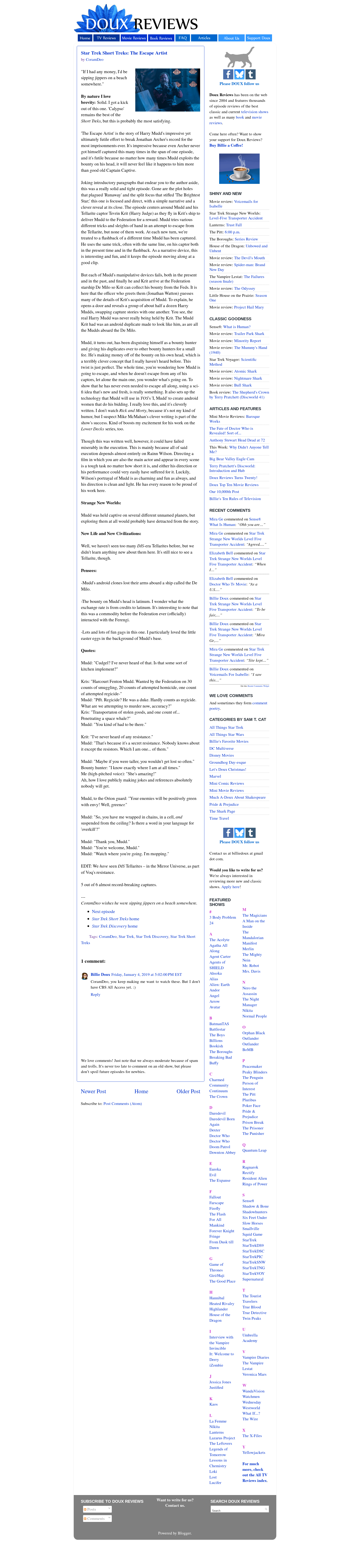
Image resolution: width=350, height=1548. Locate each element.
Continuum (218, 1090)
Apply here (230, 886)
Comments (95, 1518)
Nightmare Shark (248, 378)
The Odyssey (244, 288)
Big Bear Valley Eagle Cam (231, 458)
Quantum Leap (254, 1150)
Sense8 (248, 1200)
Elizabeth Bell (221, 553)
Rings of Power (254, 1184)
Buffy (214, 1063)
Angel (214, 995)
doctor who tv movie (227, 584)
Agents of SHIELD (217, 964)
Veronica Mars (254, 1374)
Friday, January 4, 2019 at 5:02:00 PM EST (146, 974)
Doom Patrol (219, 1146)
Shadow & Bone (255, 1206)
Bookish (216, 1046)
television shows (254, 111)
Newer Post (93, 1091)
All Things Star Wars (226, 734)
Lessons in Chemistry (218, 1462)
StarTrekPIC (252, 1256)
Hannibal (216, 1298)
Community (219, 1085)
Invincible (217, 1348)
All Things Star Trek (226, 727)
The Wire (250, 1419)
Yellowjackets (253, 1452)
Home (141, 1091)
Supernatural (253, 1279)
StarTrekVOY (253, 1273)
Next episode (103, 911)
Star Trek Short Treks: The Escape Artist (124, 52)
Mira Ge (216, 519)
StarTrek (249, 1240)
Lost (213, 1477)
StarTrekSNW (254, 1262)
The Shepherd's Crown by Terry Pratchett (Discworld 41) (239, 394)
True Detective (254, 1312)
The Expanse (219, 1180)
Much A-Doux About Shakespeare (237, 797)
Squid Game (252, 1234)
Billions (216, 1040)
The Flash (217, 1214)
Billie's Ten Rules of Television (235, 498)
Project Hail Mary (249, 307)
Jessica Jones (220, 1382)
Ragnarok (250, 1167)
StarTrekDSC (253, 1251)
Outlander (250, 1038)
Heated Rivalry (221, 1303)
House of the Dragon (219, 1317)
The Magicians (254, 915)
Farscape (216, 1202)
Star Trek (126, 936)
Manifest (249, 943)
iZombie (216, 1365)
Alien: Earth (219, 984)
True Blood (251, 1307)
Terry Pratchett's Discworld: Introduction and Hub (232, 468)
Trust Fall (234, 224)
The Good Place (222, 1281)
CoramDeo (108, 936)
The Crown (218, 1096)
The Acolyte (219, 939)
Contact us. (175, 1505)
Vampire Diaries (255, 1357)
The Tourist (251, 1295)
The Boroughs (221, 1051)
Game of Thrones (216, 1267)
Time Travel (219, 818)
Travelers (249, 1301)
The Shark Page (222, 811)
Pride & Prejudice (224, 804)
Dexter (214, 1130)
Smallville (250, 1228)
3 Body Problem (222, 917)
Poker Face (251, 1105)
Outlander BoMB (250, 1046)
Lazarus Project (222, 1438)
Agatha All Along (218, 948)
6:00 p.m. (232, 232)
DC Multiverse (221, 748)
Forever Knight (221, 1230)
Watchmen (251, 1396)
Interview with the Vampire (221, 1339)
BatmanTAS (219, 1023)
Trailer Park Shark (249, 333)
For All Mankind (216, 1222)
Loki (213, 1471)
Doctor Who (219, 1135)
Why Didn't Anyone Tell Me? (239, 449)
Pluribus (249, 1100)
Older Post (188, 1091)
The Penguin (252, 1077)
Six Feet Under (254, 1217)
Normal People (254, 1016)
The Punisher (253, 1133)
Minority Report (247, 340)
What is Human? (237, 326)
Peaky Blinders (254, 1072)
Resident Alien (254, 1178)
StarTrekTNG (253, 1267)
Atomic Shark (245, 371)
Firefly (214, 1208)
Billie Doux (100, 974)
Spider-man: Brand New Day (237, 267)
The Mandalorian (253, 934)
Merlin (248, 948)
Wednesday (251, 1402)
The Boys (217, 1034)
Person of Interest (250, 1085)
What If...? (251, 1413)
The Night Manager (250, 1001)
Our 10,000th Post (224, 491)
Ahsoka (215, 973)
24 (211, 923)
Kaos (213, 1404)
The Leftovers (220, 1443)
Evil (212, 1174)
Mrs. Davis (251, 971)
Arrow (214, 1001)
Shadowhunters (254, 1211)
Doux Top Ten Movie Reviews (234, 484)
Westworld (251, 1407)
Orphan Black (253, 1032)
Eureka (215, 1169)
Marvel (215, 776)
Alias (213, 978)
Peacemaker (252, 1066)
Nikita (247, 1010)
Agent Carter (220, 956)
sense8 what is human (235, 521)
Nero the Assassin (249, 990)
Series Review (246, 239)
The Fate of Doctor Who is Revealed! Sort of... (231, 430)
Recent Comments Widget (258, 685)
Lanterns (216, 1432)
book (240, 117)
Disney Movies (221, 755)
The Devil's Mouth (249, 257)
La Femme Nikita (218, 1423)
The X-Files (252, 1435)
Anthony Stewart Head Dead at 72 (237, 440)
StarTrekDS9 (253, 1245)
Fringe (214, 1236)
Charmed (216, 1079)
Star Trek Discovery (152, 936)
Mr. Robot (250, 965)
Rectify (248, 1172)
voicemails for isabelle (228, 674)
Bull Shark (243, 385)
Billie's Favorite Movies (229, 741)
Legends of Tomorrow (218, 1451)
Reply (95, 994)
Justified (216, 1387)
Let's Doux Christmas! (227, 769)
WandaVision (253, 1391)
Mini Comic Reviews (226, 783)
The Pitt (249, 1094)
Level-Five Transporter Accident (236, 218)
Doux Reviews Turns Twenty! (233, 477)
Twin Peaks (251, 1318)
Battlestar (217, 1029)
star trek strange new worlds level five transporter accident (236, 538)
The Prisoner (253, 1128)
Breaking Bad (220, 1057)
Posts (91, 1509)
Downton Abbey (222, 1152)
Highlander (218, 1309)
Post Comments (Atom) (123, 1103)
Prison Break (253, 1122)
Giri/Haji (216, 1275)
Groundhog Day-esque (227, 762)
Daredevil (217, 1113)
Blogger (184, 1533)
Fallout (215, 1197)
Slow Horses (252, 1223)
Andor (214, 990)
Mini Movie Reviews (226, 790)
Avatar (214, 1007)
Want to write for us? (175, 1500)
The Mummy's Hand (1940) (238, 350)
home (115, 918)
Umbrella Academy (250, 1337)
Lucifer (215, 1482)
